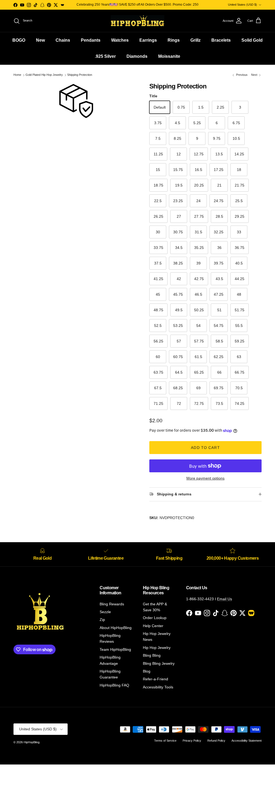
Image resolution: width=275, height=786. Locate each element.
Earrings (148, 40)
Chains (63, 40)
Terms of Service (165, 740)
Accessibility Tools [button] (158, 687)
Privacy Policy (192, 740)
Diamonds (136, 56)
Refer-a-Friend (155, 679)
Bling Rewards (112, 604)
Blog (146, 671)
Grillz (195, 40)
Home (17, 75)
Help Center (153, 626)
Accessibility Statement (246, 740)
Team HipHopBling (115, 649)
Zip (102, 619)
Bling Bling (152, 655)
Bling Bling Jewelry (159, 663)
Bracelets (221, 40)
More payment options (205, 478)
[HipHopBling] (137, 21)
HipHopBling (31, 742)
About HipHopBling (116, 628)
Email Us (224, 599)
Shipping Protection (79, 75)
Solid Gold (252, 40)
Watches (120, 40)
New (40, 40)
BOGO (18, 40)
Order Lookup (155, 618)
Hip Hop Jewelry (157, 647)
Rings (174, 40)
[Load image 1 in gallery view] (75, 101)
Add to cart (205, 447)
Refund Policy (216, 740)
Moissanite (169, 56)
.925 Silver (105, 56)
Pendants (90, 40)
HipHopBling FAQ (114, 685)
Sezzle (105, 612)
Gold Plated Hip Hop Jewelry (44, 75)
